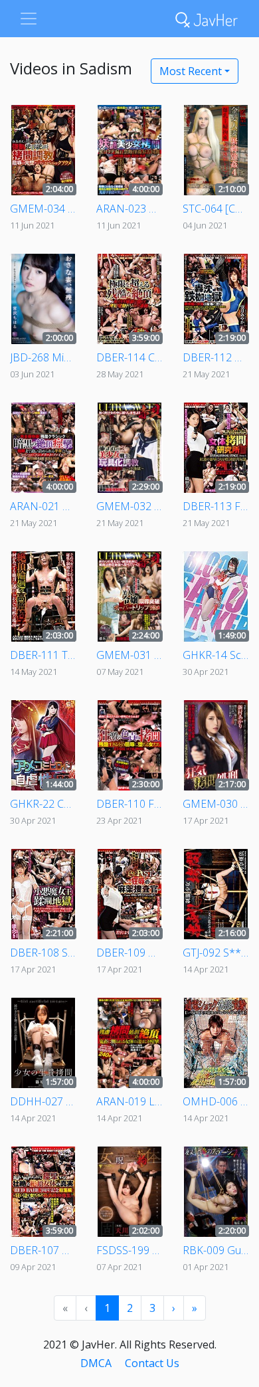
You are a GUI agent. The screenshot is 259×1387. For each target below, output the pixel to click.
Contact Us (152, 1363)
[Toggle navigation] (28, 18)
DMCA (96, 1363)
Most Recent (190, 71)
